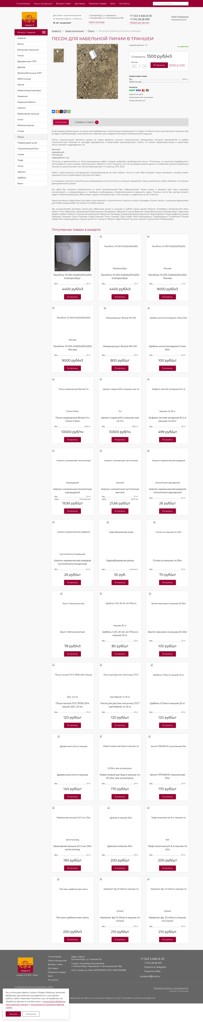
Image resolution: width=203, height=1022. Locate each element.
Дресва (21, 67)
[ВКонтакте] (53, 111)
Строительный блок (28, 148)
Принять (13, 1014)
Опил (20, 119)
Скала (20, 154)
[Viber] (65, 111)
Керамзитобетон (26, 102)
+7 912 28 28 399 (140, 19)
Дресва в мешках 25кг (120, 846)
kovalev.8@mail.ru (150, 976)
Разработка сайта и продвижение (171, 988)
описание (61, 122)
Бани (20, 183)
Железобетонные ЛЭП (29, 73)
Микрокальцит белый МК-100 (120, 346)
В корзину (72, 297)
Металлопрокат (25, 125)
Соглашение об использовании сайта (34, 987)
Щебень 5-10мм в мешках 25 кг (167, 703)
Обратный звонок (139, 22)
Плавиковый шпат (27, 142)
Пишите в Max (152, 971)
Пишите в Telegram (155, 967)
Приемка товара (97, 3)
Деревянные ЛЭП (26, 61)
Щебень (21, 177)
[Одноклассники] (57, 111)
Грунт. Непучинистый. (72, 632)
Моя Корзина (179, 18)
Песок (20, 137)
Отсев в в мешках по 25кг (167, 560)
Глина (20, 55)
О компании (23, 3)
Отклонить (31, 1014)
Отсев (20, 131)
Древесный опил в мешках (72, 774)
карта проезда (97, 22)
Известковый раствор (29, 90)
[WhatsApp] (69, 111)
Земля (20, 84)
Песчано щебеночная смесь (72, 917)
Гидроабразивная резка (120, 560)
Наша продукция (43, 3)
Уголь (20, 166)
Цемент (21, 171)
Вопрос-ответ (63, 3)
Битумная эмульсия (28, 49)
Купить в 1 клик (177, 65)
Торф (20, 160)
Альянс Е (56, 31)
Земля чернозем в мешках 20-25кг (167, 632)
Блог (112, 3)
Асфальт (21, 38)
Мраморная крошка (28, 113)
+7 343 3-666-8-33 (141, 15)
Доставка (80, 3)
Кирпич (21, 108)
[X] (61, 111)
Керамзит (22, 96)
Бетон (20, 44)
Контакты (124, 3)
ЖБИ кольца (24, 78)
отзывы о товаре (86, 122)
